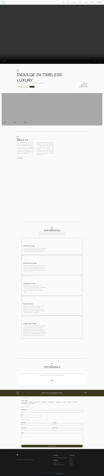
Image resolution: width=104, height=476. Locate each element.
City (22, 414)
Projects (80, 2)
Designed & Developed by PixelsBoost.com (48, 473)
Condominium (58, 402)
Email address (24, 427)
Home (63, 2)
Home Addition (25, 402)
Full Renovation (51, 402)
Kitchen (64, 402)
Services (74, 2)
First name (23, 422)
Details (22, 432)
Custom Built (44, 402)
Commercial (75, 402)
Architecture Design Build (35, 402)
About (68, 2)
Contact (92, 2)
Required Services (24, 400)
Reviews (86, 2)
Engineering (24, 403)
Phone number (55, 427)
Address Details (24, 409)
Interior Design (31, 403)
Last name (54, 422)
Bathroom (69, 402)
